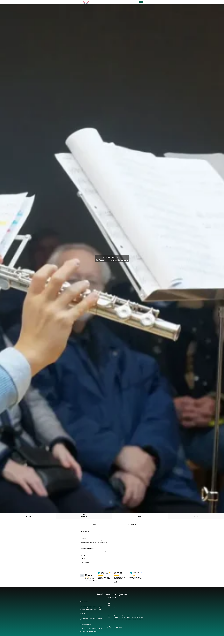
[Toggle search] (135, 2)
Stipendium (84, 619)
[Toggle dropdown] (125, 2)
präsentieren (82, 629)
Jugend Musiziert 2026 (86, 531)
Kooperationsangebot (88, 606)
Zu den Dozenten (118, 627)
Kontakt (140, 2)
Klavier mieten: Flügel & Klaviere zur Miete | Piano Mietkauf (95, 540)
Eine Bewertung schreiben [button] (91, 580)
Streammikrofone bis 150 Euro (88, 548)
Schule (100, 607)
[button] (143, 578)
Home (107, 2)
